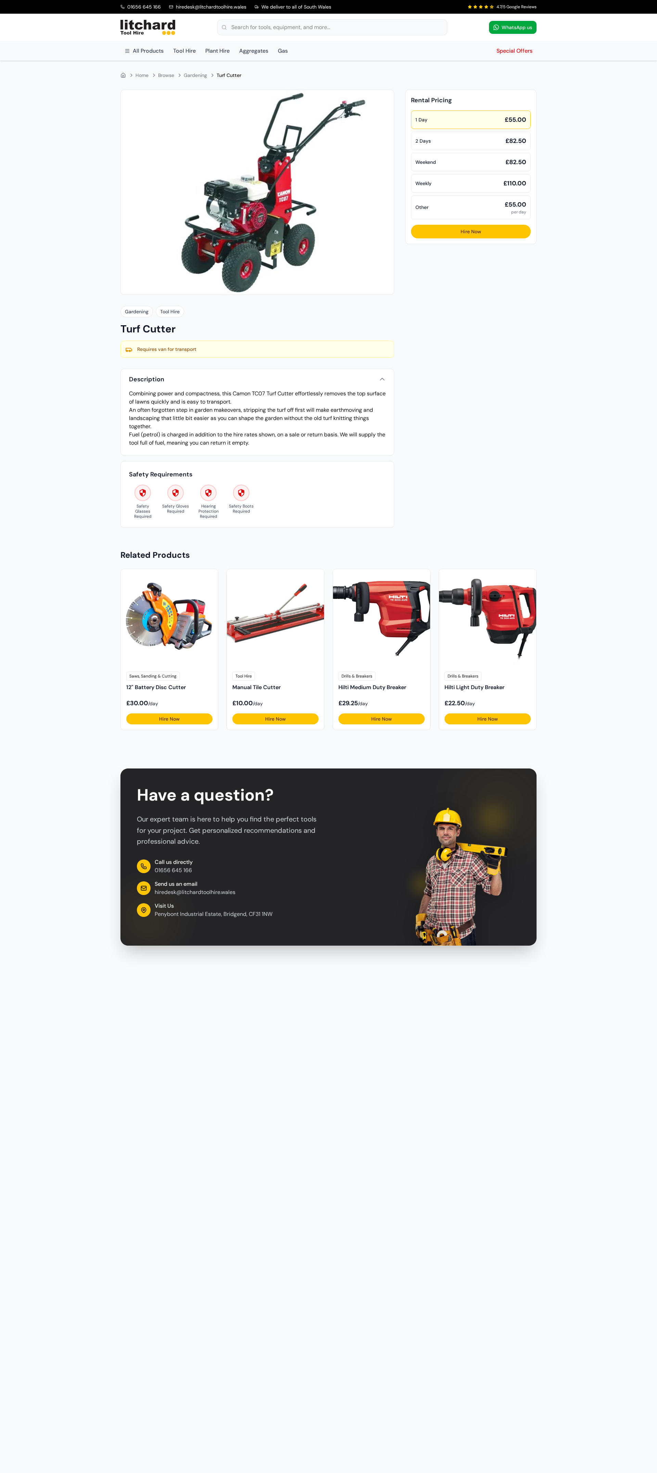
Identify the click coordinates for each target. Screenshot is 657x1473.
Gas (283, 50)
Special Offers (514, 50)
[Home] (123, 75)
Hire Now (471, 231)
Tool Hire (184, 50)
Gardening (195, 75)
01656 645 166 (173, 870)
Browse (166, 75)
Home (142, 75)
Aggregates (253, 50)
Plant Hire (217, 50)
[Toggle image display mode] (384, 99)
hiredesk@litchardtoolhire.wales (195, 892)
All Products (148, 50)
